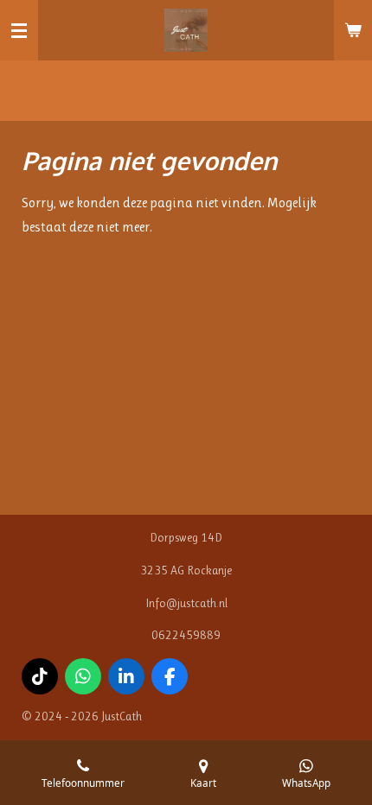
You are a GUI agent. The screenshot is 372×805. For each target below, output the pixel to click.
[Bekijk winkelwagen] (353, 30)
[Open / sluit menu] (19, 30)
